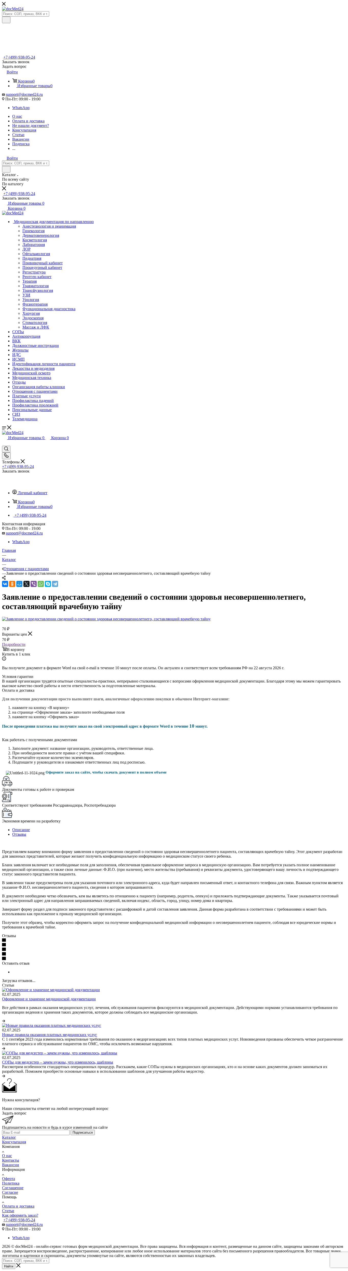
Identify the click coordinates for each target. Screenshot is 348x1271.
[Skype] (48, 584)
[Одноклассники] (12, 584)
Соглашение (12, 1188)
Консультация (14, 1142)
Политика (10, 1183)
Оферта (8, 1178)
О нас (7, 1156)
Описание (21, 830)
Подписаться (83, 1132)
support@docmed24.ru (24, 94)
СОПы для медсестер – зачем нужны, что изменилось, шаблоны (57, 1062)
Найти (8, 1266)
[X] (26, 584)
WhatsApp (21, 108)
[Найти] (6, 20)
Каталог (9, 1137)
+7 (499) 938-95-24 (19, 57)
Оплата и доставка (18, 1206)
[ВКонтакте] (5, 584)
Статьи (8, 1211)
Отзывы (19, 834)
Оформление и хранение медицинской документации (49, 999)
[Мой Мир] (19, 584)
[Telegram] (55, 584)
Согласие (10, 1192)
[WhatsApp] (41, 584)
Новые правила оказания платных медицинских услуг (49, 1034)
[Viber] (34, 584)
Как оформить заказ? (20, 1215)
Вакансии (10, 1165)
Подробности (13, 644)
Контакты (10, 1160)
